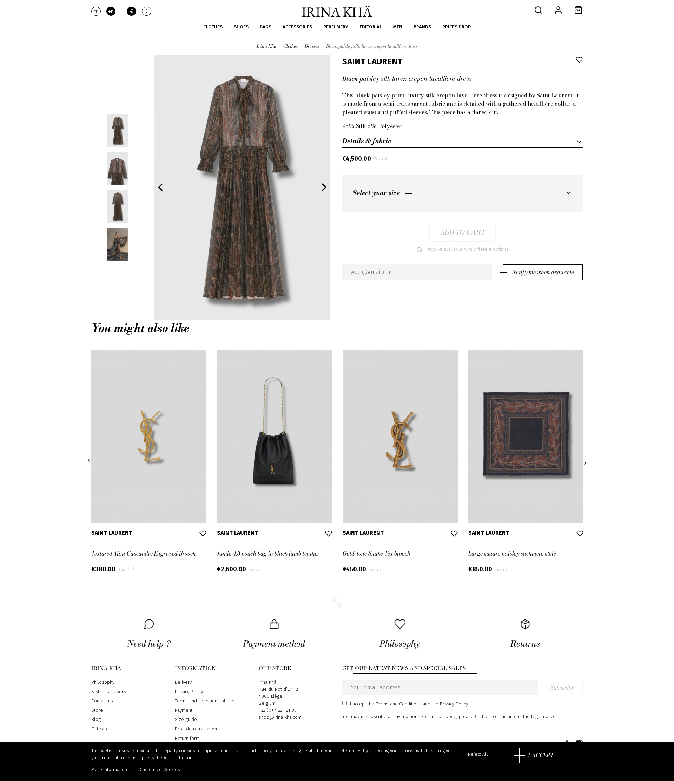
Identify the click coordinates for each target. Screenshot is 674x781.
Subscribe (562, 687)
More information (109, 770)
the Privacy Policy (450, 704)
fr (96, 11)
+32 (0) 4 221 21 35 (278, 710)
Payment (183, 710)
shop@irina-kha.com (280, 717)
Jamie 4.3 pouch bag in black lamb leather (268, 553)
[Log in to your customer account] (558, 9)
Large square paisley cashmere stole (512, 553)
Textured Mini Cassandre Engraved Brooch (143, 553)
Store (97, 710)
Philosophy (102, 682)
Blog (96, 719)
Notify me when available (543, 272)
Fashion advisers (108, 692)
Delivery (183, 682)
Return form (187, 738)
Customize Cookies (160, 770)
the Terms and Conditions (394, 704)
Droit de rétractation (196, 729)
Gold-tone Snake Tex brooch (376, 553)
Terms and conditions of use (204, 701)
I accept (541, 755)
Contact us (102, 701)
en (111, 11)
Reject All (478, 754)
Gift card (100, 729)
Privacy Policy (189, 692)
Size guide (186, 719)
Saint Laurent (372, 61)
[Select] (462, 192)
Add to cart (462, 232)
